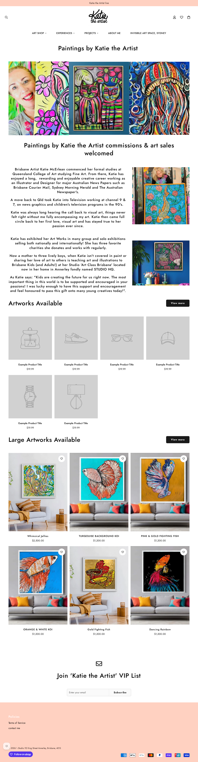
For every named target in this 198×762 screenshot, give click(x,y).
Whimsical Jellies (37, 536)
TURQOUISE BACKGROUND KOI (99, 536)
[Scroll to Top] (192, 745)
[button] (188, 17)
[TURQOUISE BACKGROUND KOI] (99, 492)
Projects (90, 33)
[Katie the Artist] (99, 17)
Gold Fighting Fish (99, 629)
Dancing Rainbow (160, 629)
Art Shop (38, 33)
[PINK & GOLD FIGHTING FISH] (160, 492)
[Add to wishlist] (61, 458)
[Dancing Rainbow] (160, 585)
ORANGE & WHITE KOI (37, 629)
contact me (14, 728)
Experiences (64, 33)
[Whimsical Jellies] (38, 492)
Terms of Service (17, 723)
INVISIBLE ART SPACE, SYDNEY (148, 33)
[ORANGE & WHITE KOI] (38, 585)
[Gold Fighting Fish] (99, 585)
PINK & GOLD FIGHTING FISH (160, 536)
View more (178, 303)
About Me (114, 33)
